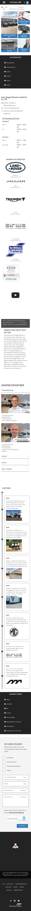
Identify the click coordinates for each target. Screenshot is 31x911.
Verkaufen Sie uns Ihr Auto (13, 730)
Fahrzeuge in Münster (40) (9, 36)
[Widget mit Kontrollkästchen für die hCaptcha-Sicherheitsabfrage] (15, 819)
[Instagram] (11, 901)
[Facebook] (15, 901)
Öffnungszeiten (10, 63)
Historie (8, 80)
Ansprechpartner (10, 67)
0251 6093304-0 (7, 419)
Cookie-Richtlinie (17, 322)
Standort (8, 76)
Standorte (12, 9)
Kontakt (8, 71)
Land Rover (9, 704)
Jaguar (8, 699)
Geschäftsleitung (7, 390)
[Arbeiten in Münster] (24, 45)
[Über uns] (9, 45)
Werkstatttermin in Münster (24, 22)
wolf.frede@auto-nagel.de (9, 420)
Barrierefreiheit (18, 890)
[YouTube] (19, 901)
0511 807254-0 (6, 448)
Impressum (8, 887)
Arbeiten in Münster (24, 50)
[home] (2, 7)
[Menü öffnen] (3, 2)
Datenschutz (9, 884)
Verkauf (4, 456)
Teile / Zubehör (7, 469)
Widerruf (9, 890)
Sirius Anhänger (10, 717)
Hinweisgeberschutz (21, 884)
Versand (22, 887)
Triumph (8, 713)
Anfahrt (8, 85)
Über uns (9, 51)
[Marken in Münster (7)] (24, 31)
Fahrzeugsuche (10, 726)
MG (7, 708)
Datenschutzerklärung (16, 813)
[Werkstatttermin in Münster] (24, 17)
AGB (3, 884)
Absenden (22, 826)
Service (4, 463)
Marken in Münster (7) (24, 36)
